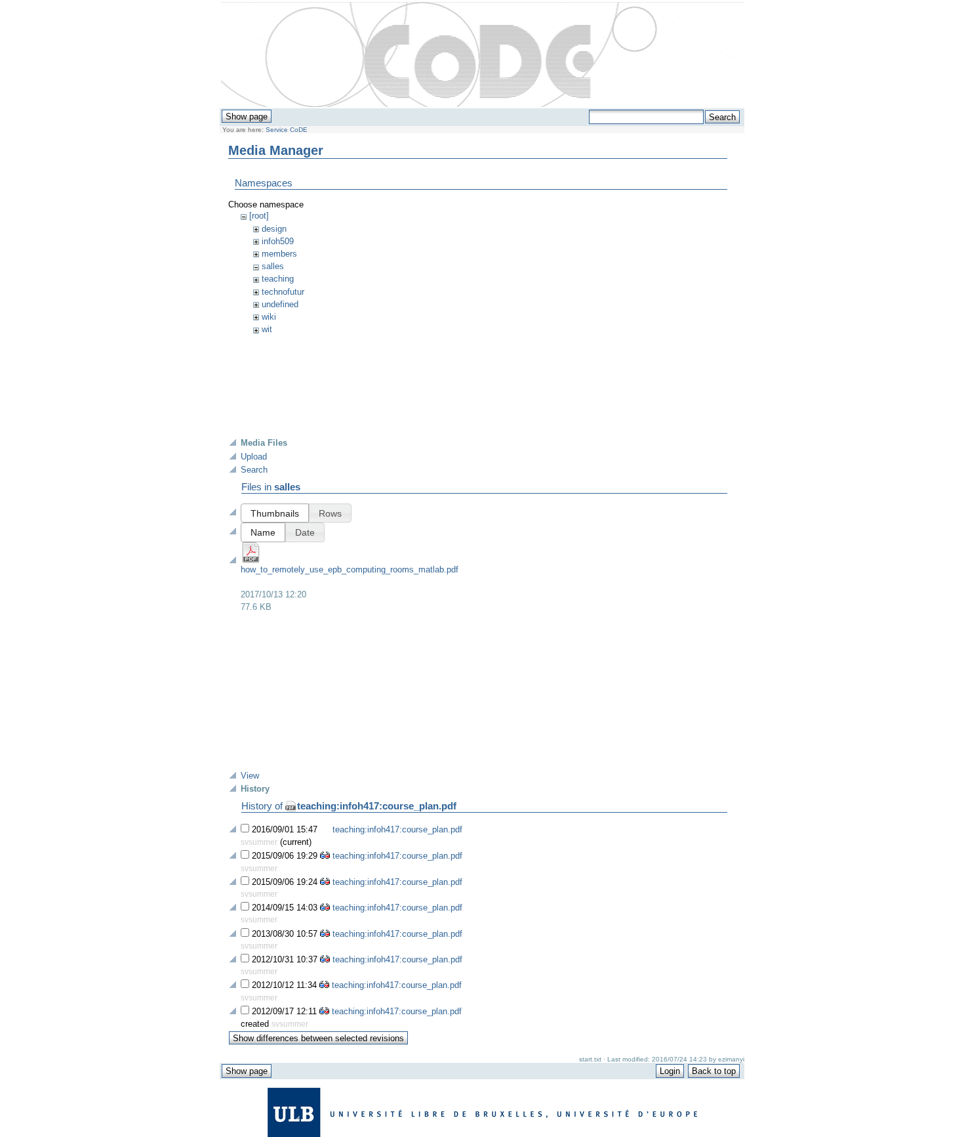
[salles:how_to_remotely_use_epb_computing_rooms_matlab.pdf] (251, 560)
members (279, 254)
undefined (280, 304)
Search (254, 470)
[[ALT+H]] (482, 55)
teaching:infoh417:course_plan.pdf (376, 805)
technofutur (283, 292)
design (274, 229)
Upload (254, 456)
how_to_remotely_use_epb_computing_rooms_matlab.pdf (349, 569)
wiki (269, 317)
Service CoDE (287, 129)
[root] (259, 216)
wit (267, 329)
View (250, 776)
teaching (278, 279)
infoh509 (278, 241)
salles (273, 266)
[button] (275, 513)
